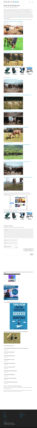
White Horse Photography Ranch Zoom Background (12, 52)
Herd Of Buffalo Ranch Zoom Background (11, 79)
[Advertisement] (18, 263)
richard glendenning (10, 142)
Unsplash (19, 17)
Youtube (21, 417)
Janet (7, 191)
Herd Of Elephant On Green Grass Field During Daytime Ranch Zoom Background (17, 144)
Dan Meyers (8, 77)
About (5, 413)
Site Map (5, 421)
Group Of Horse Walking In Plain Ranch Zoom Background (13, 21)
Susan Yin (8, 35)
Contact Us (21, 413)
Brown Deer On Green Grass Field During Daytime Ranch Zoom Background (16, 127)
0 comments (16, 7)
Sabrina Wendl (9, 50)
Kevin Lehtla (8, 109)
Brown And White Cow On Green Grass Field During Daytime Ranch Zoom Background (18, 177)
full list (25, 19)
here (16, 211)
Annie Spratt (8, 93)
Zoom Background (10, 7)
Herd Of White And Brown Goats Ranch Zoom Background (13, 111)
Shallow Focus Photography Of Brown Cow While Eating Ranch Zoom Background (17, 161)
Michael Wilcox (9, 159)
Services (5, 417)
